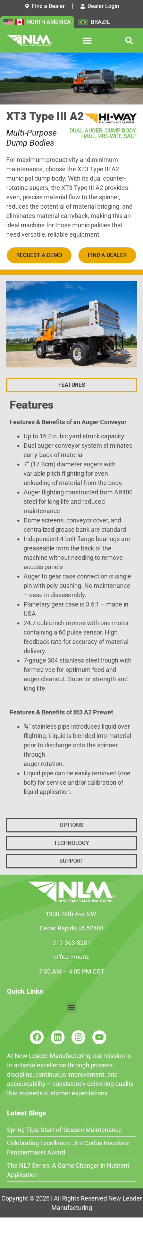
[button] (87, 40)
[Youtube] (99, 1037)
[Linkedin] (58, 1037)
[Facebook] (37, 1037)
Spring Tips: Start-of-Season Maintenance (64, 1129)
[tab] (71, 385)
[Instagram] (78, 1037)
